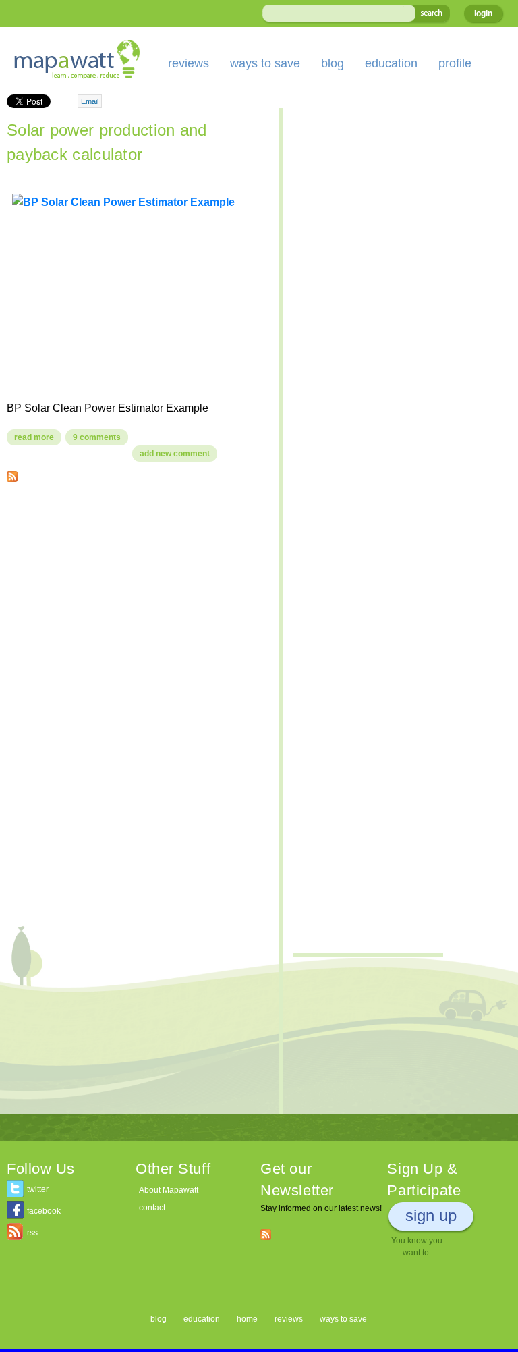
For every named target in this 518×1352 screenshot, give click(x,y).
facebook (44, 1211)
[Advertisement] (136, 589)
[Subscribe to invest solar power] (12, 474)
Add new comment (175, 453)
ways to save (265, 63)
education (391, 63)
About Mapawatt (168, 1190)
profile (454, 63)
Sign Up (431, 1215)
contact (152, 1207)
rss (32, 1232)
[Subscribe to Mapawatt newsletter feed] (265, 1234)
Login (483, 13)
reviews (188, 63)
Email (89, 101)
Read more (37, 437)
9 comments (97, 437)
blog (332, 63)
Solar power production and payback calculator (107, 142)
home (247, 1319)
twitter (38, 1189)
